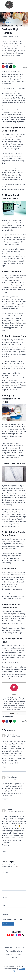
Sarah (5, 36)
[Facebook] (15, 713)
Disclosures (10, 954)
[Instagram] (17, 713)
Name (5, 897)
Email (5, 906)
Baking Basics (6, 22)
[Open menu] (24, 5)
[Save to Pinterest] (3, 66)
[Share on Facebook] (7, 66)
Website (5, 914)
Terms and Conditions (14, 951)
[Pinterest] (13, 713)
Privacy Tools (19, 948)
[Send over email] (14, 66)
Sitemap (19, 954)
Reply (4, 767)
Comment (7, 872)
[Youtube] (11, 713)
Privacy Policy (17, 919)
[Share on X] (10, 66)
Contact (14, 957)
